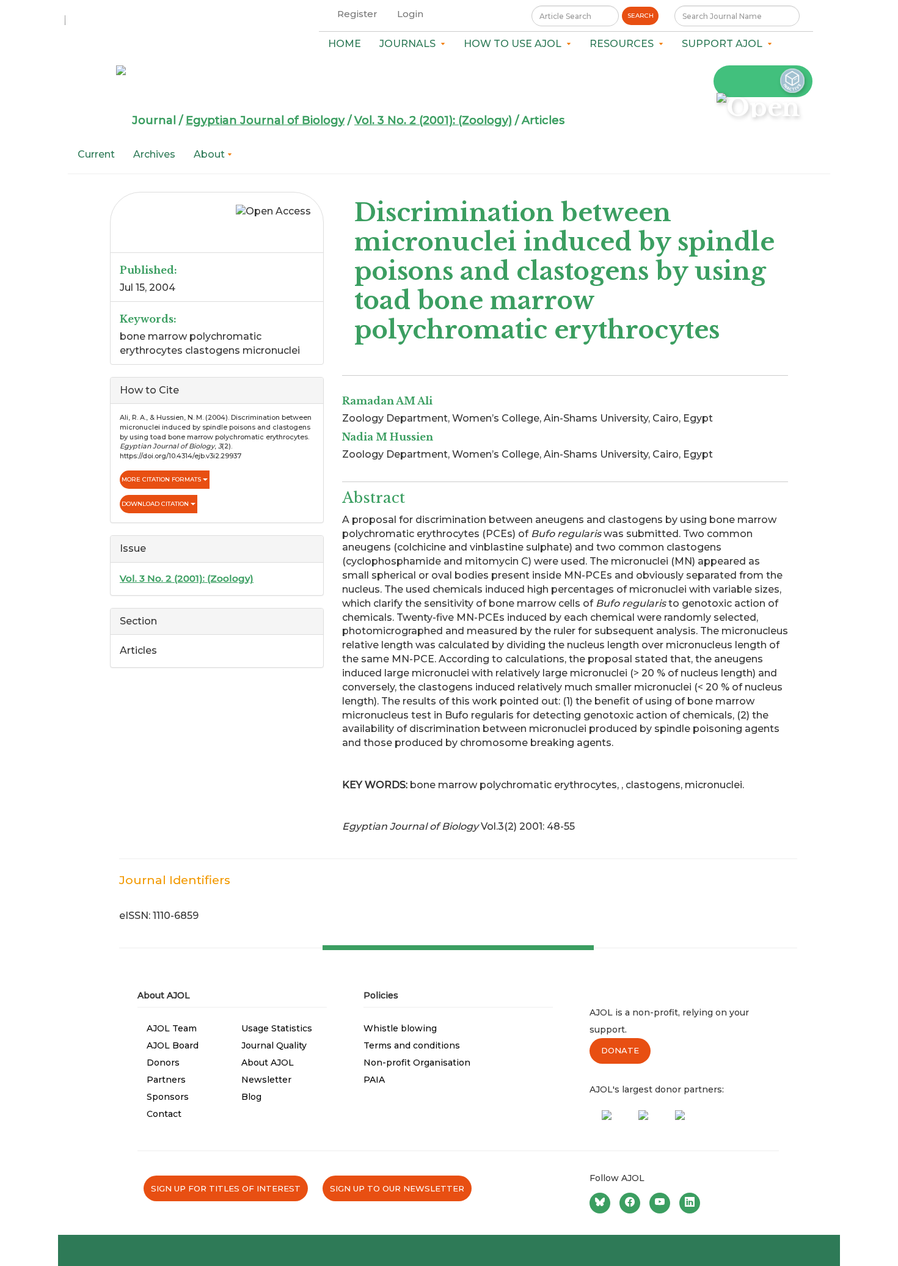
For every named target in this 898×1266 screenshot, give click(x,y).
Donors (163, 1062)
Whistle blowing (400, 1028)
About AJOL (267, 1062)
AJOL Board (173, 1045)
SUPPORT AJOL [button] (724, 43)
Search (640, 16)
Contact (164, 1113)
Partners (166, 1079)
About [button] (210, 154)
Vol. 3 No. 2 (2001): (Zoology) (433, 120)
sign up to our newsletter (397, 1188)
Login (410, 14)
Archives (154, 154)
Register (357, 14)
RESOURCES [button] (624, 43)
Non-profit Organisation (416, 1062)
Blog (251, 1096)
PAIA (374, 1079)
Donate (620, 1050)
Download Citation (156, 504)
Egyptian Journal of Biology (265, 120)
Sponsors (168, 1096)
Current (96, 154)
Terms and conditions (411, 1045)
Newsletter (266, 1079)
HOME (344, 43)
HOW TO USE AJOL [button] (515, 43)
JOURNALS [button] (409, 43)
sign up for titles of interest (226, 1188)
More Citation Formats (162, 479)
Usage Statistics (276, 1028)
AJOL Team (172, 1028)
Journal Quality (274, 1045)
